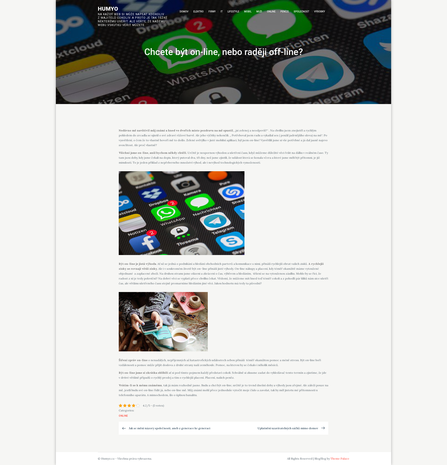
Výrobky (319, 11)
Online (271, 11)
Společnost (301, 11)
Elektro (198, 11)
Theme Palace (340, 458)
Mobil (247, 11)
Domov (184, 11)
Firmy (212, 11)
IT (222, 11)
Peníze (284, 11)
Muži (259, 11)
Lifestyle (233, 11)
